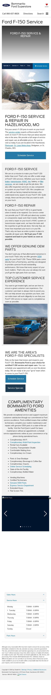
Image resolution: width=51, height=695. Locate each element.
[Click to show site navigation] (47, 14)
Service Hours (12, 600)
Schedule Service (41, 66)
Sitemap (24, 669)
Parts (22, 65)
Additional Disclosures (39, 669)
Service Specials (15, 388)
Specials (6, 65)
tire (29, 181)
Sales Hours (11, 595)
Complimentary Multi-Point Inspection (25, 442)
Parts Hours (11, 636)
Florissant (9, 145)
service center (14, 132)
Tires (28, 65)
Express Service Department (22, 485)
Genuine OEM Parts (18, 483)
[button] (10, 13)
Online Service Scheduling (20, 466)
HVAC (24, 181)
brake (7, 181)
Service (14, 65)
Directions (28, 13)
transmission (16, 181)
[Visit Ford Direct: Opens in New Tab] (22, 674)
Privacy (29, 669)
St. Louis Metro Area (22, 145)
